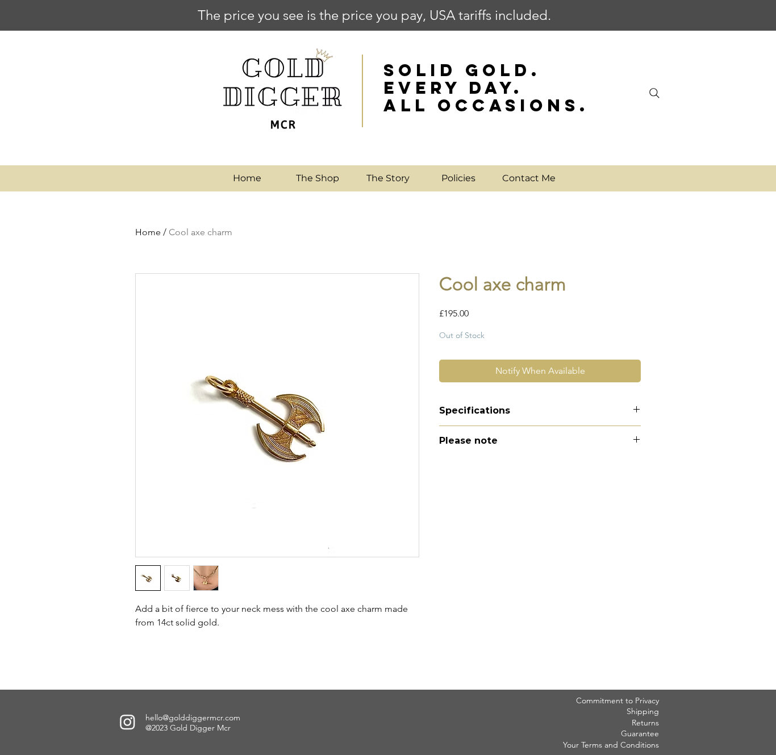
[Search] (654, 93)
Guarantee (640, 733)
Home (148, 232)
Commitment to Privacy (617, 700)
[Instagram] (127, 722)
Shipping (643, 711)
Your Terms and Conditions (611, 745)
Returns (645, 723)
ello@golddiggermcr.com (195, 717)
